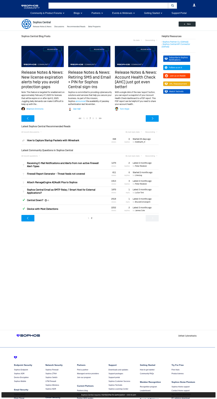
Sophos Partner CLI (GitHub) (175, 41)
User (194, 5)
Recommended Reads (76, 26)
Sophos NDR (50, 389)
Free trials (176, 370)
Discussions (59, 26)
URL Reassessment (178, 83)
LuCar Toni (139, 192)
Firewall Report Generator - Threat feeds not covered (56, 173)
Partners (96, 13)
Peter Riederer (141, 166)
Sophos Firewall (51, 370)
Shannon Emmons (34, 109)
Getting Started (152, 13)
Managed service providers (88, 374)
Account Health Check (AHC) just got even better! (135, 82)
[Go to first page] (79, 118)
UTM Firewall (50, 381)
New (189, 24)
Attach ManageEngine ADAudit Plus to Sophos (52, 182)
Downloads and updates (118, 370)
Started (142, 139)
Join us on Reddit (178, 75)
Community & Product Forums (46, 13)
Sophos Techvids (115, 385)
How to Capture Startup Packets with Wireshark (53, 140)
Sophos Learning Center (118, 389)
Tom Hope (124, 109)
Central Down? (35, 200)
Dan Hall (76, 109)
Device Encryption (21, 377)
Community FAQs (147, 374)
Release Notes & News (42, 26)
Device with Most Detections (42, 209)
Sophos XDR (19, 374)
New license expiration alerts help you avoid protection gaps (42, 82)
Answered (23, 200)
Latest (142, 163)
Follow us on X (175, 67)
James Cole (140, 210)
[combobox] (108, 6)
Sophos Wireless (52, 385)
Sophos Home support (181, 387)
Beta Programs (94, 26)
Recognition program (148, 387)
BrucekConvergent (142, 202)
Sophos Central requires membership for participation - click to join (108, 395)
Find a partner (82, 370)
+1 (48, 200)
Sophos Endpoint (21, 370)
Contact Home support (181, 391)
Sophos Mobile (20, 381)
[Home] (34, 7)
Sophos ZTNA (51, 374)
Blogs (77, 13)
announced (81, 101)
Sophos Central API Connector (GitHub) (176, 45)
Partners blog (82, 391)
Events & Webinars (122, 13)
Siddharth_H (140, 142)
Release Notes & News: (42, 72)
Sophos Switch (51, 377)
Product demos (178, 374)
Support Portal (179, 13)
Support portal (114, 377)
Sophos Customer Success (119, 381)
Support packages (115, 374)
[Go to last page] (100, 118)
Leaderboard (145, 391)
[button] (172, 6)
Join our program (84, 377)
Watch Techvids (176, 91)
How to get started (147, 370)
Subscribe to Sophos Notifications (178, 58)
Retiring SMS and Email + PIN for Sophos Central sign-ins (89, 82)
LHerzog (138, 175)
